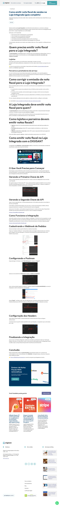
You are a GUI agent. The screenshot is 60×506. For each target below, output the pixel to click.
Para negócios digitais (28, 2)
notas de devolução (42, 66)
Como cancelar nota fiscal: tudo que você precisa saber (28, 100)
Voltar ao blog (46, 393)
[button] (38, 3)
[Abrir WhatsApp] (57, 503)
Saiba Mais (15, 379)
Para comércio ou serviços (16, 2)
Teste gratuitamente (52, 3)
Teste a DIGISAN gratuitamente (17, 357)
